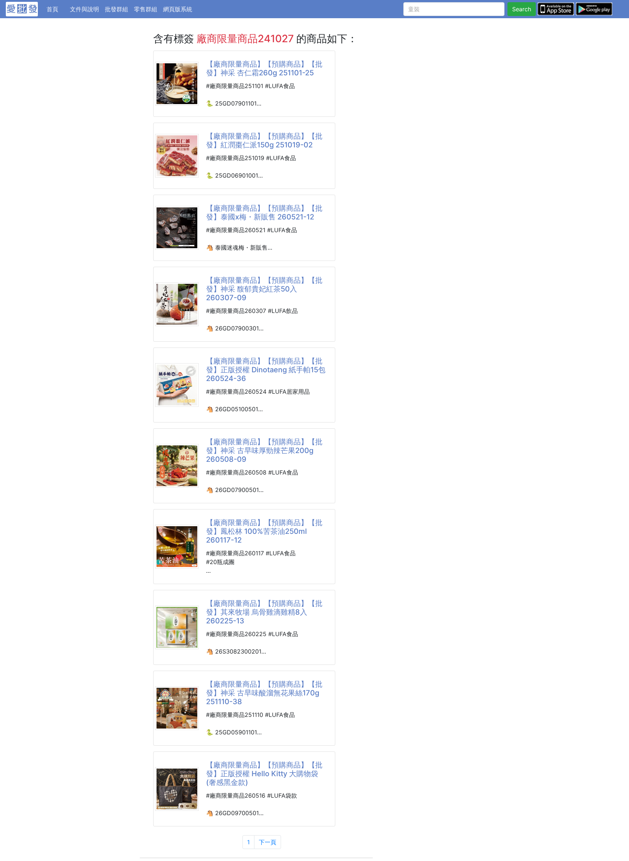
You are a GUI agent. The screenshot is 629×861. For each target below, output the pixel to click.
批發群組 (116, 9)
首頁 (57, 9)
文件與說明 (84, 9)
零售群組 (145, 9)
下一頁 (267, 842)
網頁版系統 (177, 9)
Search (521, 9)
